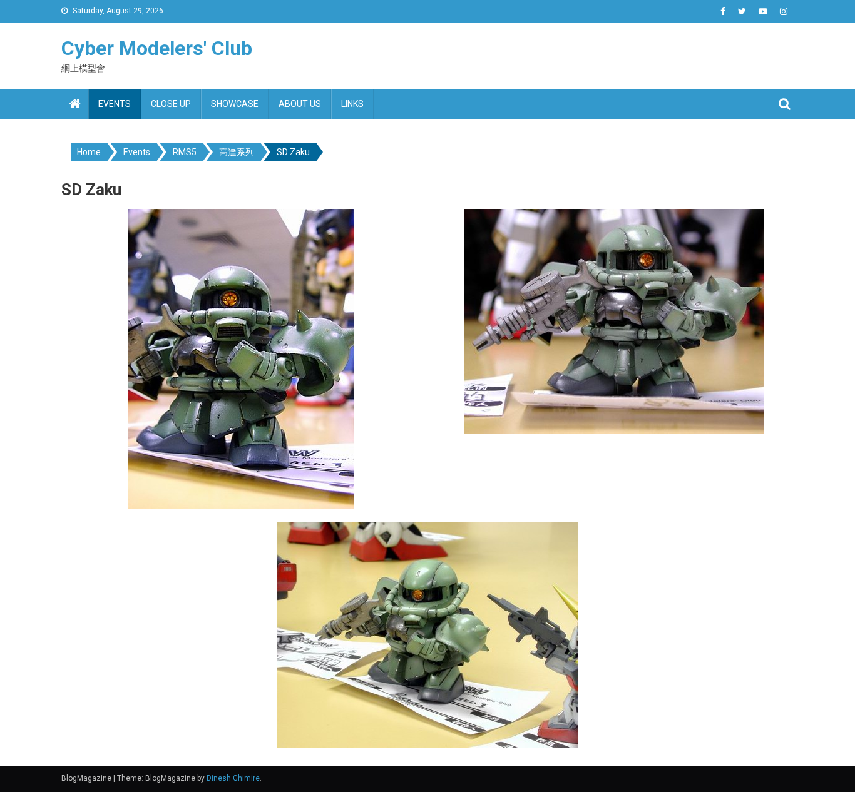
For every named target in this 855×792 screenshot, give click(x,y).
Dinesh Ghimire (233, 778)
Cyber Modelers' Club (156, 48)
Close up (171, 104)
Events (114, 104)
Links (352, 104)
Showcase (235, 104)
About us (300, 104)
